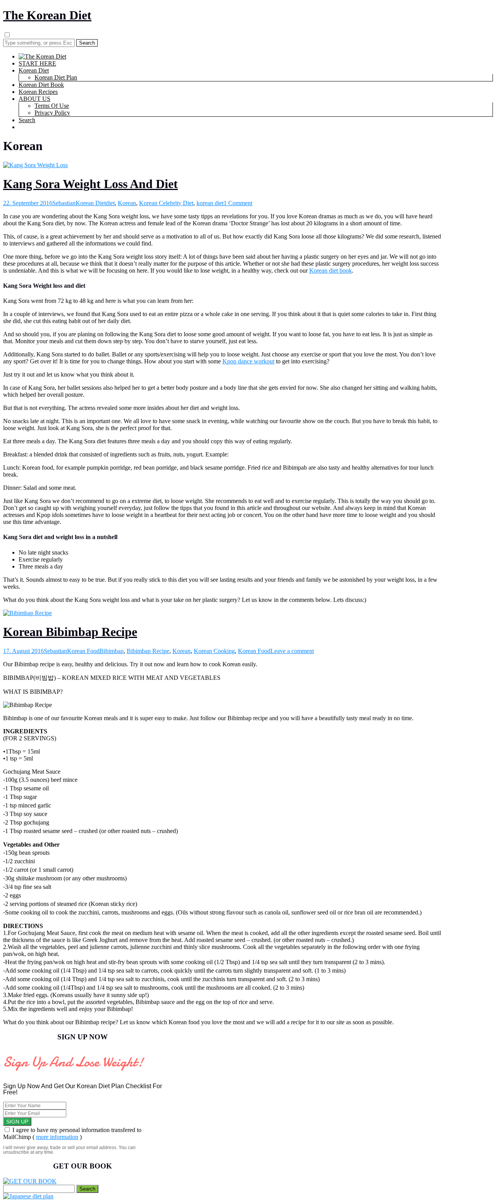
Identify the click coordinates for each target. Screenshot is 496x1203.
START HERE (37, 63)
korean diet (210, 203)
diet (110, 203)
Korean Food (83, 651)
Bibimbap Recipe (148, 651)
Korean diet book (330, 270)
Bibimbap (112, 651)
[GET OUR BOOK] (30, 1181)
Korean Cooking (214, 651)
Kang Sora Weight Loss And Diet (90, 184)
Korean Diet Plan (55, 77)
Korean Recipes (38, 91)
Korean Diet (34, 70)
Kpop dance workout (248, 361)
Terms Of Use (51, 105)
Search (27, 120)
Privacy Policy (52, 112)
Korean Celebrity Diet (166, 203)
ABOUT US (34, 98)
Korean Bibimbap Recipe (70, 632)
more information (57, 1137)
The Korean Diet (47, 15)
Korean (127, 203)
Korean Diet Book (41, 84)
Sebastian (64, 203)
